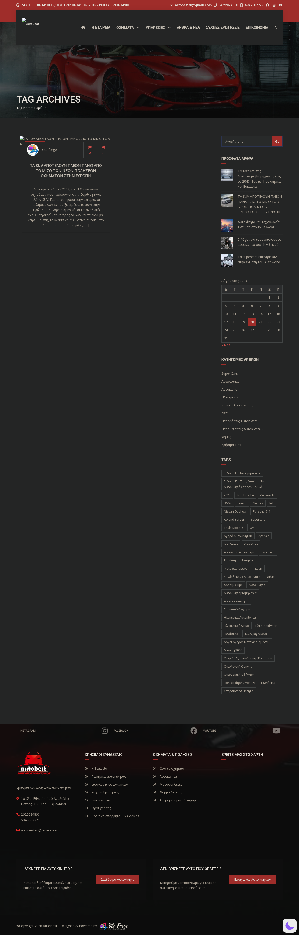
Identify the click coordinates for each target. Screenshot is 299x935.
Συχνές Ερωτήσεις (104, 792)
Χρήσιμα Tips (233, 585)
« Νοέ (225, 345)
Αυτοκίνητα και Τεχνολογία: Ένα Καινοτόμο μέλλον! (259, 224)
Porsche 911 (261, 511)
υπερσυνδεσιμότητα (238, 691)
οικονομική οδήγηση (239, 674)
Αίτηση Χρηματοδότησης (177, 800)
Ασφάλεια (251, 544)
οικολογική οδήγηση (239, 666)
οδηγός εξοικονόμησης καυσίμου (248, 658)
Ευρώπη (230, 560)
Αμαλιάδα (231, 544)
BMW (227, 503)
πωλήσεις (268, 683)
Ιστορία (247, 560)
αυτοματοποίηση (236, 601)
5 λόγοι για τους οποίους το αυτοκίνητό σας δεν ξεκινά (259, 242)
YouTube (209, 731)
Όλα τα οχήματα (171, 768)
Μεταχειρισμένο (235, 568)
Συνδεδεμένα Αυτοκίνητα (242, 577)
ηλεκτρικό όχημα (236, 625)
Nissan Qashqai (235, 511)
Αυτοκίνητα (168, 776)
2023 (227, 495)
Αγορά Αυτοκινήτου (238, 536)
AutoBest (50, 926)
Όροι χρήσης (100, 808)
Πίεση (258, 568)
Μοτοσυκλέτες (170, 784)
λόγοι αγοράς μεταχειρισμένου (246, 642)
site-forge (49, 149)
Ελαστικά (268, 552)
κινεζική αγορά (256, 634)
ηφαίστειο (231, 634)
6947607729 (253, 5)
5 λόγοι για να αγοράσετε (242, 473)
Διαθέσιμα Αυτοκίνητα (117, 879)
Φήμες (271, 577)
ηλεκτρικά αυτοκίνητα (240, 617)
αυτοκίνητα (257, 585)
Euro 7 (242, 503)
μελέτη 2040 (233, 650)
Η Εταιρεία (98, 768)
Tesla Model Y (234, 528)
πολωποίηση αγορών (239, 683)
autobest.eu (245, 495)
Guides (258, 503)
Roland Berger (234, 519)
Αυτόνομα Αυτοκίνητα (239, 552)
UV (252, 528)
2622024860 (228, 5)
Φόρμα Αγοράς (170, 792)
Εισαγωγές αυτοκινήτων (109, 784)
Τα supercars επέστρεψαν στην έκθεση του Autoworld (259, 259)
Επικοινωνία (100, 800)
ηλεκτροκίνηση (266, 625)
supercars (258, 519)
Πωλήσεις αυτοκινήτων (108, 776)
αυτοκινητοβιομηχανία (240, 593)
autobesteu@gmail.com (193, 5)
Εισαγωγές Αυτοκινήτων (252, 879)
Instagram (28, 731)
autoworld (267, 495)
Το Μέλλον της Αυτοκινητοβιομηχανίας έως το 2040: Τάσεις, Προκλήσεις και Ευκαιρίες (259, 179)
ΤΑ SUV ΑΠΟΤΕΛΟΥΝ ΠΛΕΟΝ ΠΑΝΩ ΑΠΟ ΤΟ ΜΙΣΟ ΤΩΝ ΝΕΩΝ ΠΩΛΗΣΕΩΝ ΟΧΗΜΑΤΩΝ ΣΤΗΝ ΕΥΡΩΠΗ (66, 170)
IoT (271, 503)
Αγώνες (263, 536)
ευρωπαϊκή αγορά (237, 609)
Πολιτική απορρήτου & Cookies (114, 816)
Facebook (121, 731)
